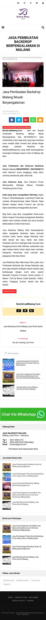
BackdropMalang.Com (28, 304)
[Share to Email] (40, 119)
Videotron (6, 584)
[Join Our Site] (43, 3)
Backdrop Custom (23, 580)
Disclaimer (33, 597)
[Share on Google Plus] (26, 119)
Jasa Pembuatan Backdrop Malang (16, 127)
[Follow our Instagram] (24, 3)
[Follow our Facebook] (31, 3)
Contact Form (21, 597)
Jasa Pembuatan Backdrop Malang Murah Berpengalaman (25, 484)
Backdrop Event (9, 291)
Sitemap (30, 601)
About (10, 597)
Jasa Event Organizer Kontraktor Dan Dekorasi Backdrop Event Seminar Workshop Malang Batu (28, 376)
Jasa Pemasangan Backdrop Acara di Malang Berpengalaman (26, 465)
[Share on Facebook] (12, 119)
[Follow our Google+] (18, 3)
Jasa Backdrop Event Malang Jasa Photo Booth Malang (27, 388)
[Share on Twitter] (19, 119)
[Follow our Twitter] (37, 3)
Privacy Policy (18, 601)
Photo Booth (35, 580)
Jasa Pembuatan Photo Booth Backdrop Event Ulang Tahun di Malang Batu (27, 363)
